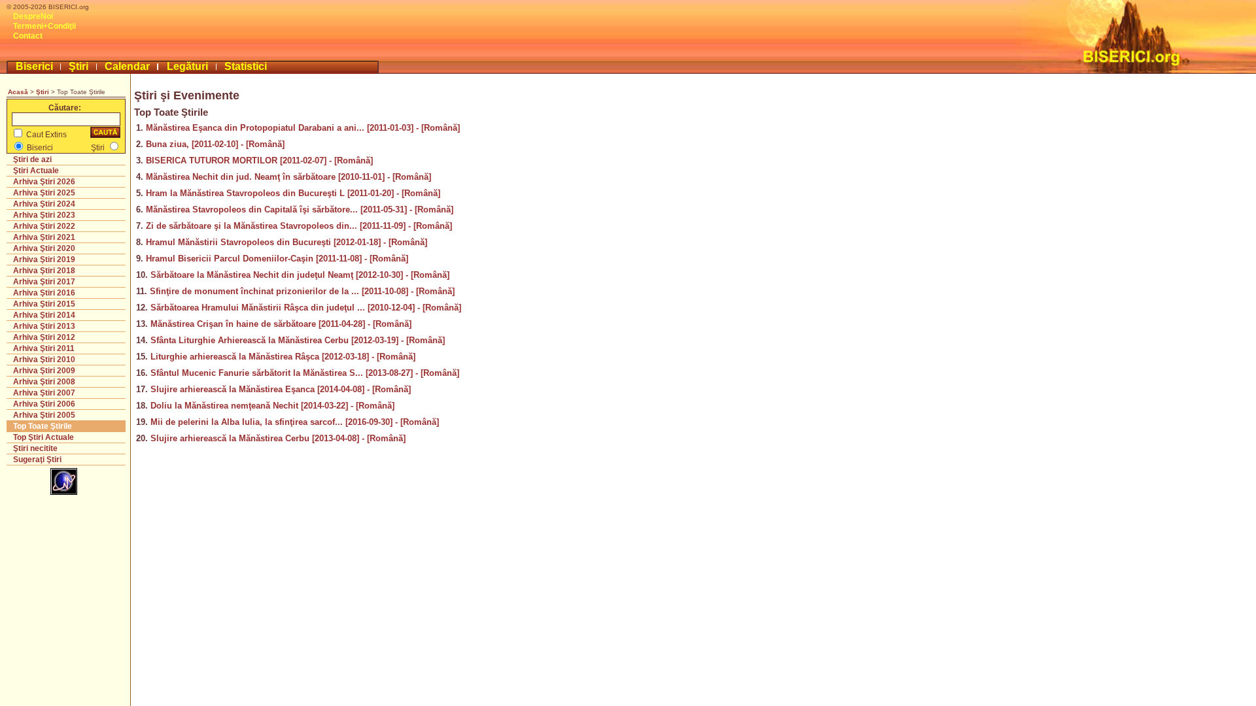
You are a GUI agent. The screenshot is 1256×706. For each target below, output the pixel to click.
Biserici (34, 66)
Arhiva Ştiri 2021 (44, 237)
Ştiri (78, 66)
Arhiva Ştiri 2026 (44, 182)
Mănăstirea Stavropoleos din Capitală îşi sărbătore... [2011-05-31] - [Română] (299, 209)
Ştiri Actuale (36, 171)
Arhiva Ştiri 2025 (44, 193)
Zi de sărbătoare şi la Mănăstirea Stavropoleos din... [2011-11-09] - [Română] (299, 226)
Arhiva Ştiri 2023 (44, 215)
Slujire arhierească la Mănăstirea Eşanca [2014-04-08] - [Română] (280, 389)
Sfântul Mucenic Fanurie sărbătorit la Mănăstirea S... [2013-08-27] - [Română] (304, 373)
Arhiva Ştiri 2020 (44, 248)
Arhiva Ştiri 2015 (44, 304)
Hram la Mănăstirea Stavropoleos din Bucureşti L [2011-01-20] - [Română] (293, 193)
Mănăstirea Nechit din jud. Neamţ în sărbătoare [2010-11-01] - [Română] (288, 177)
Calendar (127, 66)
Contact (28, 36)
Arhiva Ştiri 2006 (44, 404)
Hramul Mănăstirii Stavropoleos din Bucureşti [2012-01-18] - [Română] (286, 242)
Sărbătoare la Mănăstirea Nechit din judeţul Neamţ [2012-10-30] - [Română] (299, 275)
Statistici (245, 66)
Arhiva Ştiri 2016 (44, 293)
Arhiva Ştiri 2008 (44, 382)
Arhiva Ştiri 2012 (44, 337)
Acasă (18, 91)
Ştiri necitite (35, 448)
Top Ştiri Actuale (43, 437)
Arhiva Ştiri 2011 (44, 348)
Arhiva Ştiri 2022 (44, 226)
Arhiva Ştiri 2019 (44, 259)
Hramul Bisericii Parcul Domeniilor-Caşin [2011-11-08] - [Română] (277, 258)
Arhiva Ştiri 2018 (44, 271)
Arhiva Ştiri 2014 (44, 315)
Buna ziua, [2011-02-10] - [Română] (215, 144)
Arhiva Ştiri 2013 (44, 326)
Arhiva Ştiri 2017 (44, 282)
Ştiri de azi (32, 159)
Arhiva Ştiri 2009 (44, 371)
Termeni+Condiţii (44, 26)
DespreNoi (33, 16)
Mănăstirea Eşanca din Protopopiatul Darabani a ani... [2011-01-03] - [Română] (303, 128)
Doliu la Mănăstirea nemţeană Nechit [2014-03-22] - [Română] (272, 406)
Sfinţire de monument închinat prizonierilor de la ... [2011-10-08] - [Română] (302, 291)
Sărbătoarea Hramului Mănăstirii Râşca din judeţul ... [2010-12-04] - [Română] (305, 307)
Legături (187, 66)
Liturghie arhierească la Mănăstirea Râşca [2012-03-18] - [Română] (282, 356)
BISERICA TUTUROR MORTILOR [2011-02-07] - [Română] (259, 160)
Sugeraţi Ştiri (37, 459)
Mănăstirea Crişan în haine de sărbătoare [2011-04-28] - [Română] (280, 324)
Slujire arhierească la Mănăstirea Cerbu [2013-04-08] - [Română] (278, 438)
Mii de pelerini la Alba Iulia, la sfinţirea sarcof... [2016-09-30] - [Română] (294, 422)
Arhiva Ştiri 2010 (44, 359)
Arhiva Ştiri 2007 (44, 393)
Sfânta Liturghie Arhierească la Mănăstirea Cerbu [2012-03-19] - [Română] (297, 340)
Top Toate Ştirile (42, 426)
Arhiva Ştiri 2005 (44, 415)
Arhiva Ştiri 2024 (44, 204)
